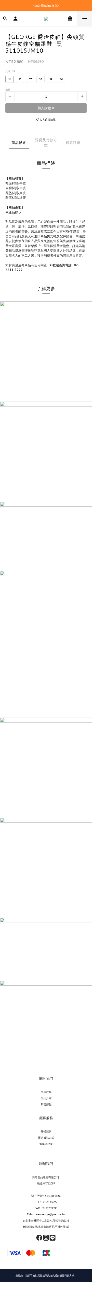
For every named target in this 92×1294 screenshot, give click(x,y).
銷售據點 (46, 1104)
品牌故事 (46, 1091)
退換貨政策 (46, 1143)
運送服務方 (45, 1137)
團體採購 (46, 1131)
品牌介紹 (46, 1098)
